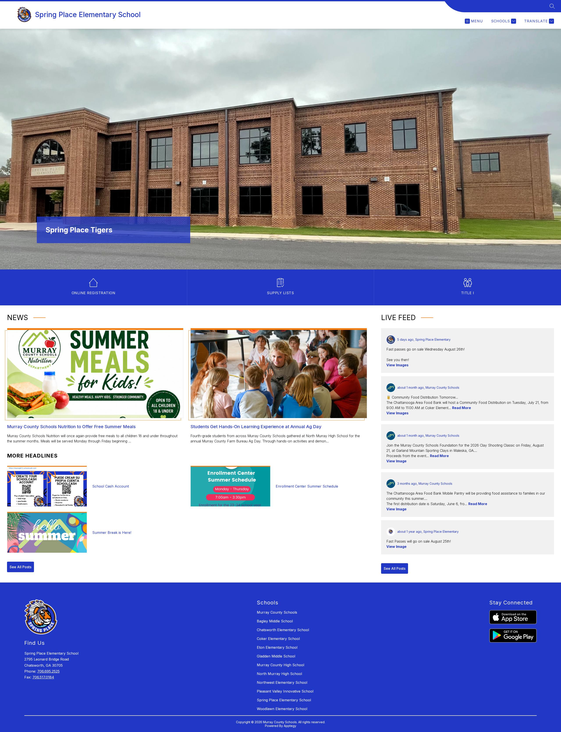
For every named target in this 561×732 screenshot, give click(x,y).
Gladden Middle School (276, 656)
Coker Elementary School (278, 638)
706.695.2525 (48, 671)
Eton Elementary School (277, 647)
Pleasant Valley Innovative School (285, 691)
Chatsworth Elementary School (283, 630)
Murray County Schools (277, 612)
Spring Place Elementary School (284, 700)
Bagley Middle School (275, 621)
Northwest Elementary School (282, 682)
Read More (461, 408)
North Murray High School (279, 673)
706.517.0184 (43, 677)
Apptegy (290, 726)
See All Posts (20, 567)
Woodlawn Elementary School (282, 709)
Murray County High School (280, 665)
